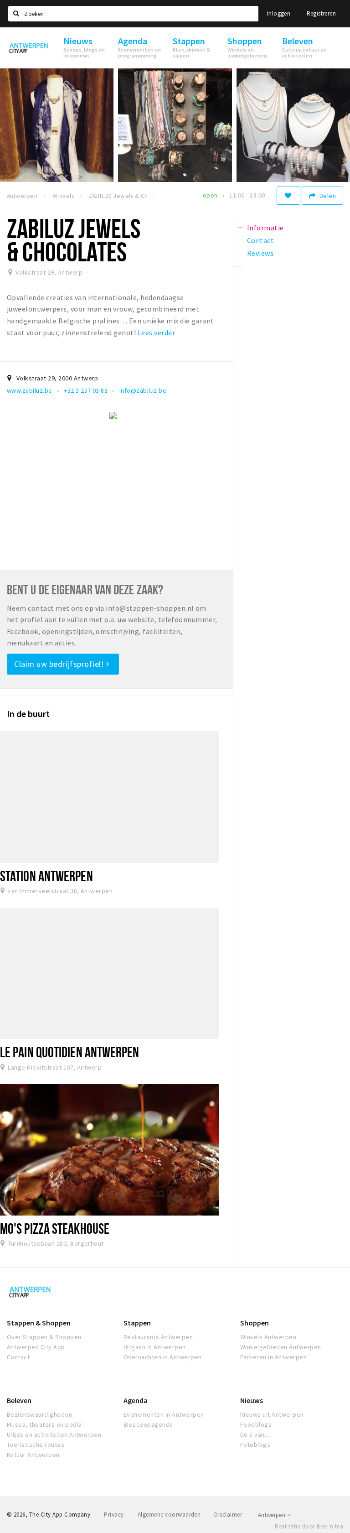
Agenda (136, 1400)
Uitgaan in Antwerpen (155, 1347)
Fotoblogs (255, 1444)
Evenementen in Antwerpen (164, 1414)
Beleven (19, 1400)
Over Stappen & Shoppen (44, 1337)
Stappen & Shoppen (39, 1322)
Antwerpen (272, 1515)
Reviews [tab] (260, 253)
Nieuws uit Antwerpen (272, 1414)
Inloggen (278, 13)
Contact (18, 1357)
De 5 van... (254, 1434)
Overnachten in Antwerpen (163, 1357)
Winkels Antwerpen (268, 1337)
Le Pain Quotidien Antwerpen (69, 1052)
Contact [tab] (260, 240)
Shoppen (254, 1322)
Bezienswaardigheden (39, 1414)
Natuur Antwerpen (33, 1454)
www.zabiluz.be (29, 390)
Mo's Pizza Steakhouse (54, 1228)
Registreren (321, 13)
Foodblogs (256, 1424)
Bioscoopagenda (148, 1424)
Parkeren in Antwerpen (273, 1357)
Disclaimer (228, 1514)
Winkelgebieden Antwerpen (280, 1347)
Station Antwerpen (46, 875)
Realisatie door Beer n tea (309, 1526)
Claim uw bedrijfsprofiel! (60, 664)
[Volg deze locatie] (288, 196)
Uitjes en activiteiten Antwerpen (54, 1434)
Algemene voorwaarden (169, 1514)
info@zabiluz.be (142, 390)
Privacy (114, 1514)
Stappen (137, 1322)
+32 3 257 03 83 (86, 390)
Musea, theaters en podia (44, 1424)
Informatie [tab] (265, 227)
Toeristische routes (35, 1444)
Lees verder (156, 332)
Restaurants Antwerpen (158, 1337)
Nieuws (251, 1400)
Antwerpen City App (36, 1347)
